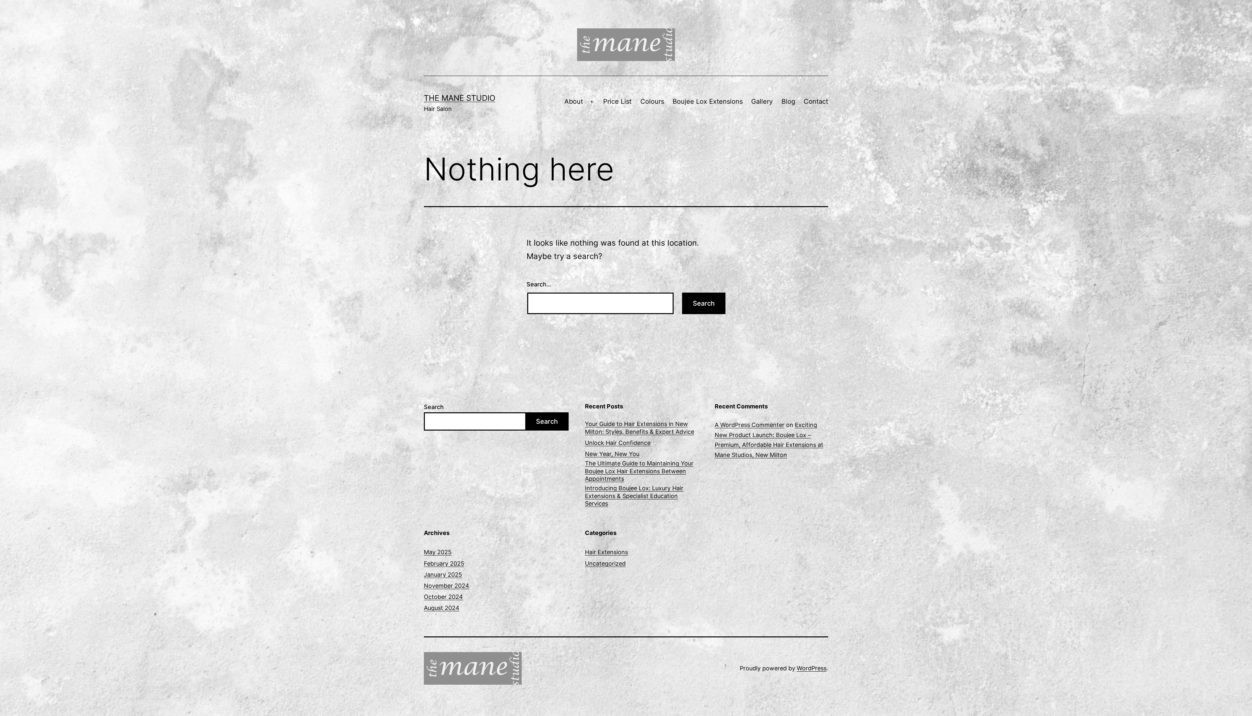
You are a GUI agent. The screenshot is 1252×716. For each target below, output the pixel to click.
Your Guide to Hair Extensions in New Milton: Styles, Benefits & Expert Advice (639, 427)
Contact (816, 101)
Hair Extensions (606, 552)
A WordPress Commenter (749, 424)
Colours (652, 101)
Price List (617, 101)
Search (434, 407)
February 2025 (444, 563)
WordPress (812, 668)
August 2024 (441, 607)
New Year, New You (612, 453)
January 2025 (443, 574)
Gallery (762, 101)
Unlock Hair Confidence (617, 442)
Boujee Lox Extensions (708, 101)
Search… (539, 284)
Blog (788, 101)
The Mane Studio (459, 98)
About (573, 101)
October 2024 (443, 596)
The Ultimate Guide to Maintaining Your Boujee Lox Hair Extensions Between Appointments (639, 471)
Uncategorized (605, 563)
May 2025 (438, 552)
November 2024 (446, 585)
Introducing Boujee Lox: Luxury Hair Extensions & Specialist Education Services (634, 496)
